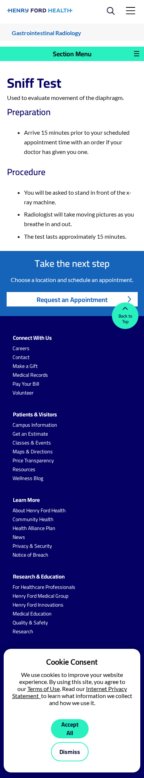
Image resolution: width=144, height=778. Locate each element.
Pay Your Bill (26, 384)
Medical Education (32, 614)
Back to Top (125, 319)
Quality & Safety (30, 623)
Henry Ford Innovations (38, 605)
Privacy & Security (32, 546)
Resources (24, 469)
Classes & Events (32, 443)
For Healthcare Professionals (44, 587)
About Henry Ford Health (39, 510)
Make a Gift (25, 366)
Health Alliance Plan (34, 528)
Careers (21, 348)
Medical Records (30, 375)
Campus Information (35, 425)
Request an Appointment (72, 300)
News (19, 537)
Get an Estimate (30, 434)
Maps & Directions (33, 452)
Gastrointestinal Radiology (46, 32)
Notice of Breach (30, 555)
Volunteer (23, 393)
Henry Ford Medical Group (40, 596)
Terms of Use (43, 688)
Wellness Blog (28, 478)
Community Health (33, 519)
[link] (40, 11)
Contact (21, 357)
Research (23, 631)
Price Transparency (33, 460)
